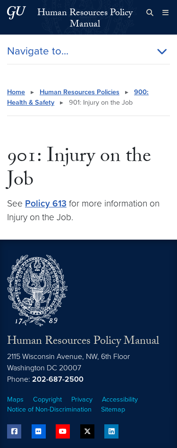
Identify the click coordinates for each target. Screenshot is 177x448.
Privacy (82, 399)
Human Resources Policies (79, 92)
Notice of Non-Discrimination (49, 409)
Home (16, 92)
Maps (15, 399)
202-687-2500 (58, 379)
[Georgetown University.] (16, 12)
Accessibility (120, 399)
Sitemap (113, 409)
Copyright (47, 399)
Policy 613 (46, 203)
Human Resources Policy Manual (85, 19)
